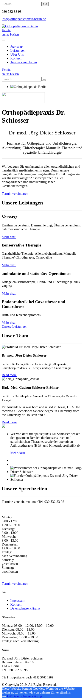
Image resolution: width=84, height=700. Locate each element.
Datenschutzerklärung (25, 608)
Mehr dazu (9, 237)
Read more (9, 375)
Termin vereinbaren (23, 62)
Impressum (17, 600)
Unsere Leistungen (14, 326)
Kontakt (15, 604)
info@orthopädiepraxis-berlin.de (24, 19)
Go (45, 4)
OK (9, 696)
